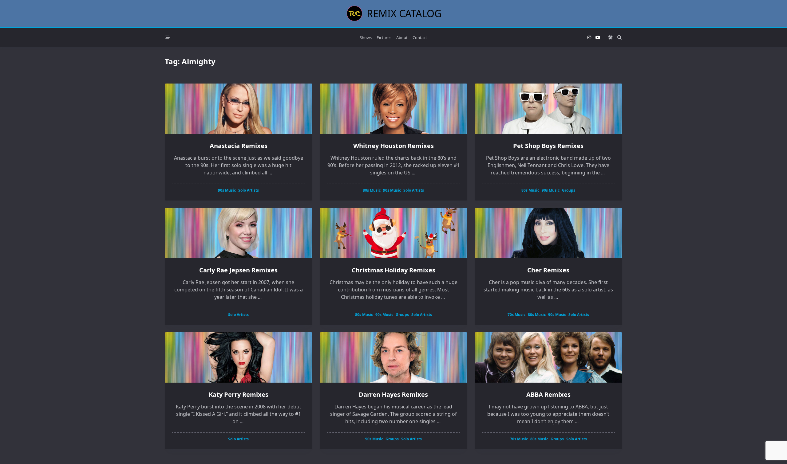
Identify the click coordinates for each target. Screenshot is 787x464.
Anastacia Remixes (238, 146)
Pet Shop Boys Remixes (548, 146)
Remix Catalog (404, 13)
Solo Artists (248, 190)
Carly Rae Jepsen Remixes (238, 270)
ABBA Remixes (548, 394)
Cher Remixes (548, 270)
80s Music (372, 190)
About (402, 37)
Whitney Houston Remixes (393, 146)
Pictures (384, 37)
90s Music (227, 190)
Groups (568, 190)
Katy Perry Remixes (238, 394)
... (270, 172)
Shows (366, 37)
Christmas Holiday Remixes (393, 270)
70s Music (516, 314)
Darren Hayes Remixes (393, 394)
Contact (420, 37)
